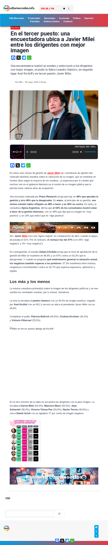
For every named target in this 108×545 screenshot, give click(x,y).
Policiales (35, 21)
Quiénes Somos (51, 21)
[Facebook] (96, 527)
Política (76, 18)
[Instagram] (96, 531)
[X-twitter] (96, 535)
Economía (64, 18)
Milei (24, 236)
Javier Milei (53, 173)
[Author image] (12, 82)
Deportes (89, 18)
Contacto (68, 21)
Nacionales (49, 18)
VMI (20, 82)
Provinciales (34, 18)
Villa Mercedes (16, 18)
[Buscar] (59, 514)
